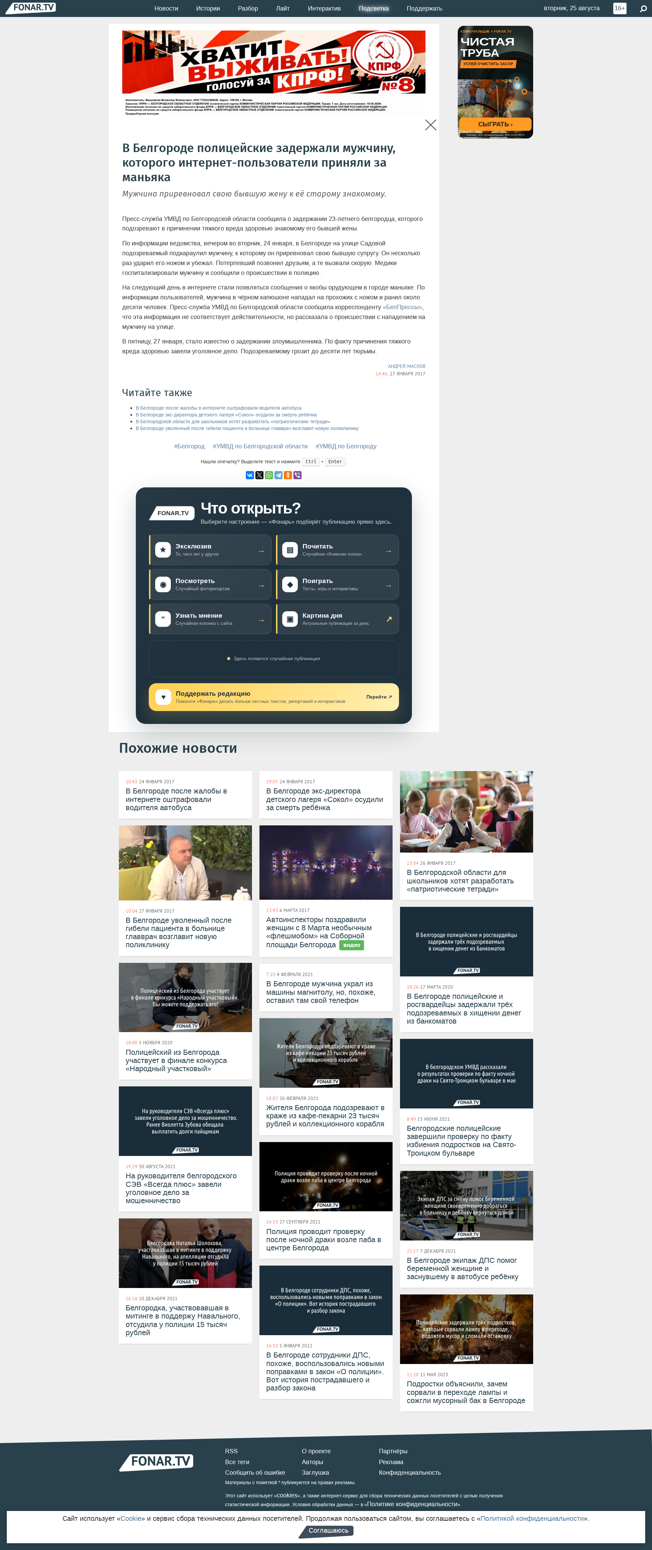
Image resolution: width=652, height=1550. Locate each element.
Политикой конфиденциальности (532, 1518)
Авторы (312, 1462)
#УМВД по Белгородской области (260, 446)
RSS (231, 1451)
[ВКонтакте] (250, 475)
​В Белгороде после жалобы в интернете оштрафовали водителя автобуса (219, 408)
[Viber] (297, 475)
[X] (259, 475)
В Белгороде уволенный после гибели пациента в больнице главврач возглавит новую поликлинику (247, 428)
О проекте (316, 1451)
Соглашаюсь (328, 1530)
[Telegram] (278, 475)
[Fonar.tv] (30, 8)
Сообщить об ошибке (255, 1473)
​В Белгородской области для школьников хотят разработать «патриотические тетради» (233, 421)
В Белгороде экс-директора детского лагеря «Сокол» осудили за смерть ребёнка (226, 415)
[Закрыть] (430, 125)
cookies (287, 1495)
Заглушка (315, 1473)
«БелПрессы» (402, 307)
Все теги (237, 1462)
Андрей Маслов (406, 366)
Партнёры (393, 1451)
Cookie (131, 1518)
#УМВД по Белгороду (346, 446)
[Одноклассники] (288, 475)
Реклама (391, 1462)
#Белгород (189, 446)
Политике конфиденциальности (412, 1504)
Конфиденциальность (410, 1473)
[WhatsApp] (269, 475)
